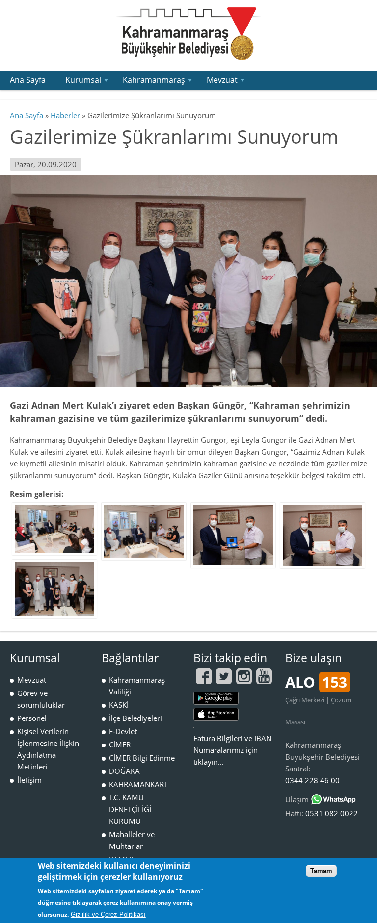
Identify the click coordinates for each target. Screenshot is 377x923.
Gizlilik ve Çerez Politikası (108, 914)
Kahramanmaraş (158, 82)
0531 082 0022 (331, 813)
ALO (316, 682)
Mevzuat (226, 82)
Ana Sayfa (28, 80)
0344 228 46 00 (312, 780)
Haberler (65, 115)
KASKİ (119, 705)
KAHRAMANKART (138, 784)
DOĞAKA (124, 771)
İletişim (29, 780)
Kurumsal (87, 82)
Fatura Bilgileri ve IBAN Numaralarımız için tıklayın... (232, 750)
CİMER (120, 744)
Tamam (321, 870)
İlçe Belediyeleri (135, 718)
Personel (32, 718)
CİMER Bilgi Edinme (142, 758)
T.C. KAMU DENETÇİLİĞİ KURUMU (130, 809)
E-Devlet (123, 731)
